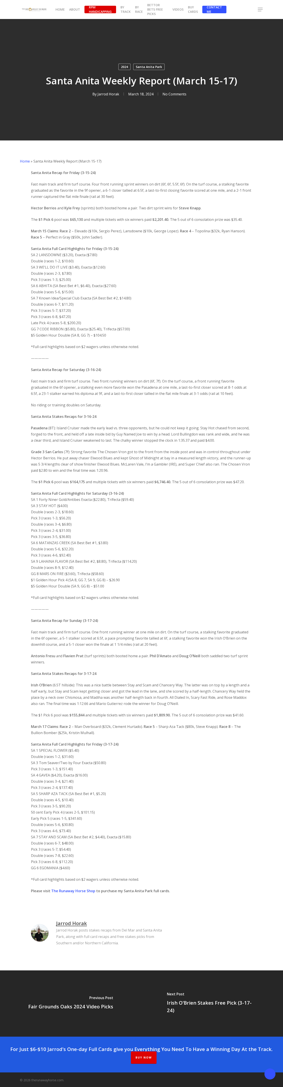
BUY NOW (144, 1057)
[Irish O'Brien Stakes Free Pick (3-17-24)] (212, 1003)
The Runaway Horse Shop (73, 890)
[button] (260, 9)
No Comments (174, 94)
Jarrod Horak (108, 94)
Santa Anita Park (149, 67)
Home (25, 161)
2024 (124, 67)
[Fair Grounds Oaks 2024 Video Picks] (71, 1003)
